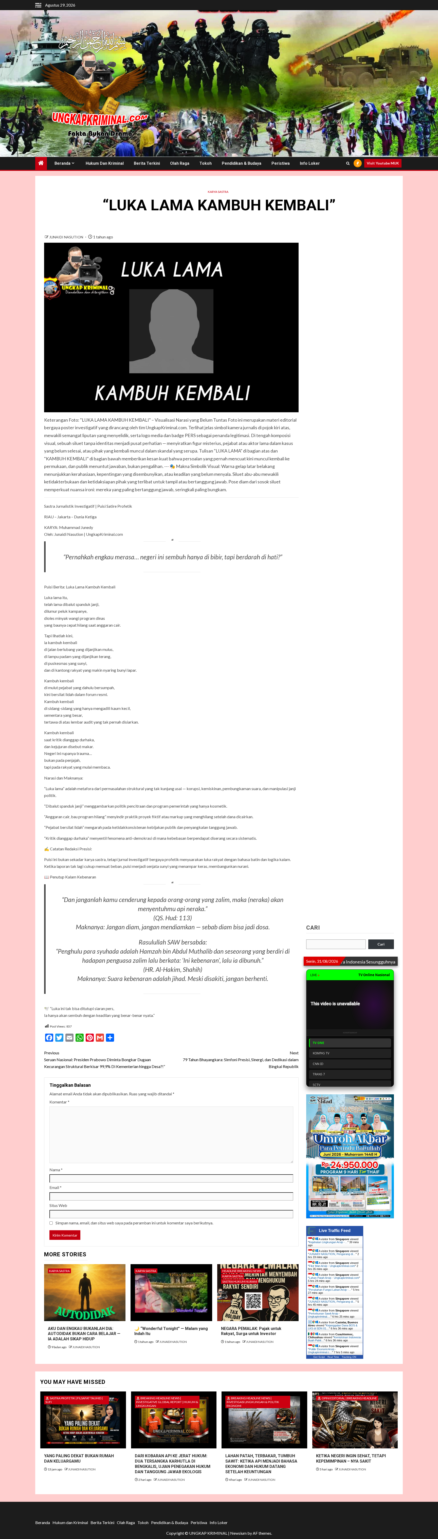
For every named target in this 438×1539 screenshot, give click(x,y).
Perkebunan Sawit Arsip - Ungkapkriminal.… (324, 1315)
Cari (313, 928)
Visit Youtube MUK (383, 163)
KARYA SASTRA (218, 192)
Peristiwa (280, 163)
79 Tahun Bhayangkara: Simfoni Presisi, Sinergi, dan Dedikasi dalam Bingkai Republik (241, 1059)
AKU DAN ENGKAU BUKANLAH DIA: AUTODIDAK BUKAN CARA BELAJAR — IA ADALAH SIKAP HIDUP (84, 1334)
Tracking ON (349, 1357)
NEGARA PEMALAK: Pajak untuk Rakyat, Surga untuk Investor (251, 1331)
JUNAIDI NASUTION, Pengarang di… (332, 1254)
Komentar (59, 1101)
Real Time (333, 1357)
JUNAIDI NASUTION (66, 237)
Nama (56, 1169)
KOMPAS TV (321, 1053)
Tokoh (205, 163)
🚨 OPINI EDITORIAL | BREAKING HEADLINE (347, 1398)
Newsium (238, 1533)
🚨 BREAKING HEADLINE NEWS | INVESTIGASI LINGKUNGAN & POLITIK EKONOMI (253, 1402)
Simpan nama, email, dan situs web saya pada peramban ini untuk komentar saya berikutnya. (134, 1222)
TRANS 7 (319, 1074)
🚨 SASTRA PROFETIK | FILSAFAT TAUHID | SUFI (74, 1400)
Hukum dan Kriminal (105, 163)
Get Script (319, 1357)
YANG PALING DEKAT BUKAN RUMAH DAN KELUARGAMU (79, 1458)
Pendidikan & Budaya (241, 163)
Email (55, 1187)
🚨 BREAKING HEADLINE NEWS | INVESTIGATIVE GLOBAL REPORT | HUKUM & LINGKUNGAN (167, 1402)
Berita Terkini (147, 163)
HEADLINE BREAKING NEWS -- (243, 1271)
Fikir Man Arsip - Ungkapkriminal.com (332, 1265)
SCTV (316, 1085)
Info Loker (310, 163)
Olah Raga (179, 163)
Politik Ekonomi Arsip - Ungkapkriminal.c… (322, 1351)
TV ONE (318, 1043)
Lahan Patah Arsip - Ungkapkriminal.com (334, 1277)
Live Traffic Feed (335, 1230)
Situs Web (58, 1205)
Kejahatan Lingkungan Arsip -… (328, 1242)
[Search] (348, 163)
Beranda (62, 163)
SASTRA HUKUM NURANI (239, 1281)
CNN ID (318, 1064)
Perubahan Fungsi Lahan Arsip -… (330, 1289)
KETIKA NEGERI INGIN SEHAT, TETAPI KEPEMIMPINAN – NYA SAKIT (351, 1458)
